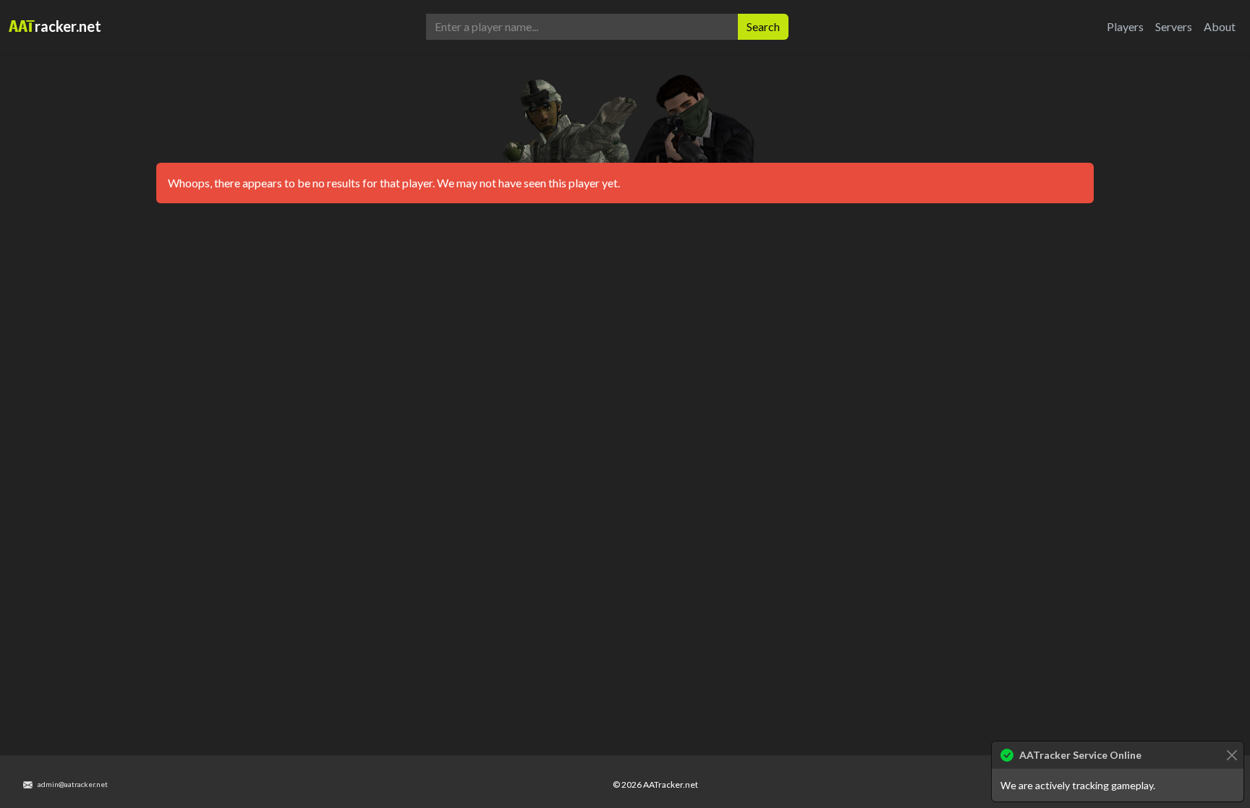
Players (1125, 26)
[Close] (1231, 754)
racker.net (55, 26)
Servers (1173, 26)
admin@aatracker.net (72, 784)
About (1220, 26)
